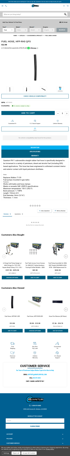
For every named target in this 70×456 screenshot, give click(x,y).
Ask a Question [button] (45, 211)
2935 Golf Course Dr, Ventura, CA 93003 (35, 409)
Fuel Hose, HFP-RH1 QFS (12, 316)
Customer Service (13, 443)
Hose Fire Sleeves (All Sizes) (58, 316)
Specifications (35, 151)
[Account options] (64, 5)
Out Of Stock (58, 331)
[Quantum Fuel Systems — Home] (31, 5)
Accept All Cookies (29, 453)
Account (9, 434)
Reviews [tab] (6, 214)
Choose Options (12, 277)
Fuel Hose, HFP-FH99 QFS (35, 316)
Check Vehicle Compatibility (35, 96)
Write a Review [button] (61, 211)
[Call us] (6, 5)
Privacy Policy (50, 449)
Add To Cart (35, 277)
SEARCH (62, 30)
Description (35, 147)
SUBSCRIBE (35, 426)
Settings (6, 453)
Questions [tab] (18, 214)
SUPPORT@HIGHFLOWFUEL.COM (37, 374)
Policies (9, 438)
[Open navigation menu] (2, 6)
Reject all (16, 453)
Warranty (35, 155)
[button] (4, 256)
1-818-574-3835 (36, 405)
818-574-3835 (37, 378)
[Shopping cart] (67, 5)
